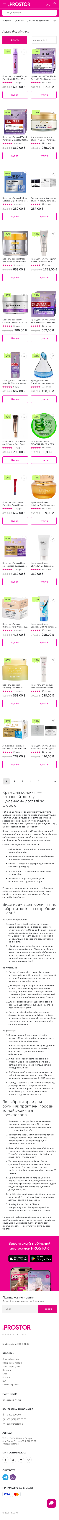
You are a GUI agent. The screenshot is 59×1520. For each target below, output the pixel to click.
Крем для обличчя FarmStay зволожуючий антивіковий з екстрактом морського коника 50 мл (43, 382)
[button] (24, 52)
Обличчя (19, 20)
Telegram (21, 1460)
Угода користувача (11, 1366)
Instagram (13, 1460)
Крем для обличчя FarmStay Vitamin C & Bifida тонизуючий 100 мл (14, 686)
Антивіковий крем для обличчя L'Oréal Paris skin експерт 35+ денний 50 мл (15, 747)
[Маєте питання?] (51, 1505)
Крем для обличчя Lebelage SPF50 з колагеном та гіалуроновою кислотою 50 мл (43, 625)
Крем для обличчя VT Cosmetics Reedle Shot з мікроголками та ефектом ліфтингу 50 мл (15, 321)
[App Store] (18, 1258)
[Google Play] (41, 1258)
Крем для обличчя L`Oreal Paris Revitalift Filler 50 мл (14, 77)
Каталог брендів (10, 1384)
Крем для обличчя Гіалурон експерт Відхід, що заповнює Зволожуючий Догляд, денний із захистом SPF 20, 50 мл (15, 564)
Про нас (6, 1377)
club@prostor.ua (15, 1423)
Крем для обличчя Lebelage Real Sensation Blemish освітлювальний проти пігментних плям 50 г (43, 503)
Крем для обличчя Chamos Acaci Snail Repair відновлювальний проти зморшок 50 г (43, 747)
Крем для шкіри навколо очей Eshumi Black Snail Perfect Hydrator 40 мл (14, 442)
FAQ (4, 1381)
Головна (6, 20)
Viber (29, 1460)
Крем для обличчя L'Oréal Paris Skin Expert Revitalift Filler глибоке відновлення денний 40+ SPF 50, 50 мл (14, 138)
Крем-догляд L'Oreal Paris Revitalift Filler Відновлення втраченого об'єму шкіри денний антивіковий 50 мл (44, 77)
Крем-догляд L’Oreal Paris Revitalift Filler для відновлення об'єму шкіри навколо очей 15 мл (14, 382)
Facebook (5, 1460)
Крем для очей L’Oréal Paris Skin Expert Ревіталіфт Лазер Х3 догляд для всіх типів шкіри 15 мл (14, 503)
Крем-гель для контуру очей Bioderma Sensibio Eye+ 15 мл (42, 686)
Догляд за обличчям (38, 20)
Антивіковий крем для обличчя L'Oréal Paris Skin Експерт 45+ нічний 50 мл (43, 138)
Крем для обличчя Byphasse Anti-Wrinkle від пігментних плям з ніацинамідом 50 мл (14, 625)
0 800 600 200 (14, 1414)
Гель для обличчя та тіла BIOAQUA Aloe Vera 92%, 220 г (43, 442)
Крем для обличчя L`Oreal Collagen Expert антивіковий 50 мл (14, 199)
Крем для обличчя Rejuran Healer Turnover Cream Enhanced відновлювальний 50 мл (43, 260)
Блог (4, 1373)
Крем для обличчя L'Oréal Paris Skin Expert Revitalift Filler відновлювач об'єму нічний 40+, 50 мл (43, 321)
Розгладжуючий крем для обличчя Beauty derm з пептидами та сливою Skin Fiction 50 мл (43, 199)
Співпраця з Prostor (11, 1400)
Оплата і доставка (11, 1359)
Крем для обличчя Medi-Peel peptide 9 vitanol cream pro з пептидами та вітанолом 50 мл (15, 260)
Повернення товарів (12, 1363)
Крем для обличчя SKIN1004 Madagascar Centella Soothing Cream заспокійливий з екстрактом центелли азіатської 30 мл (43, 564)
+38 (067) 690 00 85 (16, 1419)
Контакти (7, 1370)
